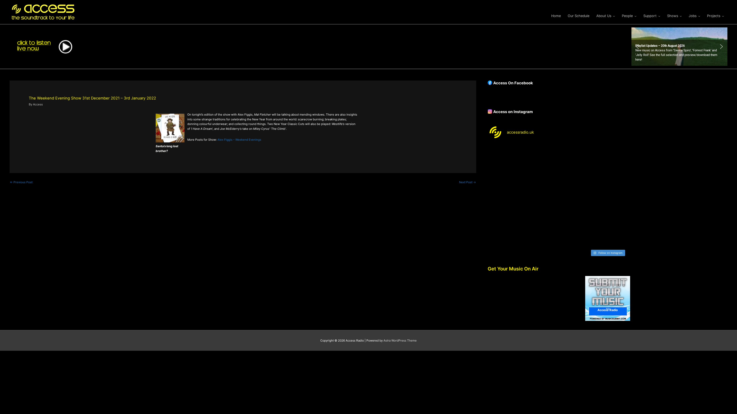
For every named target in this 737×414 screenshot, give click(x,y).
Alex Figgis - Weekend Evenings (239, 139)
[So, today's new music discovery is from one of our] (698, 161)
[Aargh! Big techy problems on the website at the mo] (577, 161)
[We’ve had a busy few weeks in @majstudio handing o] (517, 161)
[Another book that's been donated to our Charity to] (577, 195)
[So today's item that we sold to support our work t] (638, 195)
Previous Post (21, 182)
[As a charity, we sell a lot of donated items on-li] (517, 230)
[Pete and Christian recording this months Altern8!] (638, 161)
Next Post (467, 182)
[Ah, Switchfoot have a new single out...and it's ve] (517, 195)
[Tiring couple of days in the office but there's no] (577, 230)
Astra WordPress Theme (400, 340)
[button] (679, 46)
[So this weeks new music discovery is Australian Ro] (698, 195)
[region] (679, 46)
